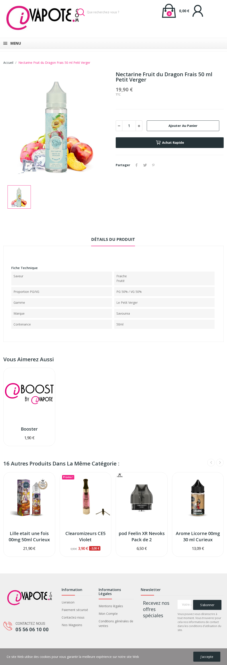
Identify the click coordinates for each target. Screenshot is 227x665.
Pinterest (153, 165)
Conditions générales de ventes (116, 623)
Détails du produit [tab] (113, 239)
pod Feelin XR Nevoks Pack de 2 (142, 536)
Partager (136, 165)
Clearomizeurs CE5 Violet (85, 536)
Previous (211, 462)
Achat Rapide (173, 142)
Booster (29, 429)
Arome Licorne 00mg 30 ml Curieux (198, 536)
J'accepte (206, 657)
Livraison (68, 602)
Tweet (145, 165)
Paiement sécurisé (75, 610)
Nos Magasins (72, 625)
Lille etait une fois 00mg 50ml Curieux (29, 536)
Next (220, 462)
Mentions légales (111, 606)
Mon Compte (108, 613)
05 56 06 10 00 (32, 629)
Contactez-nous (73, 617)
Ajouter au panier (183, 125)
